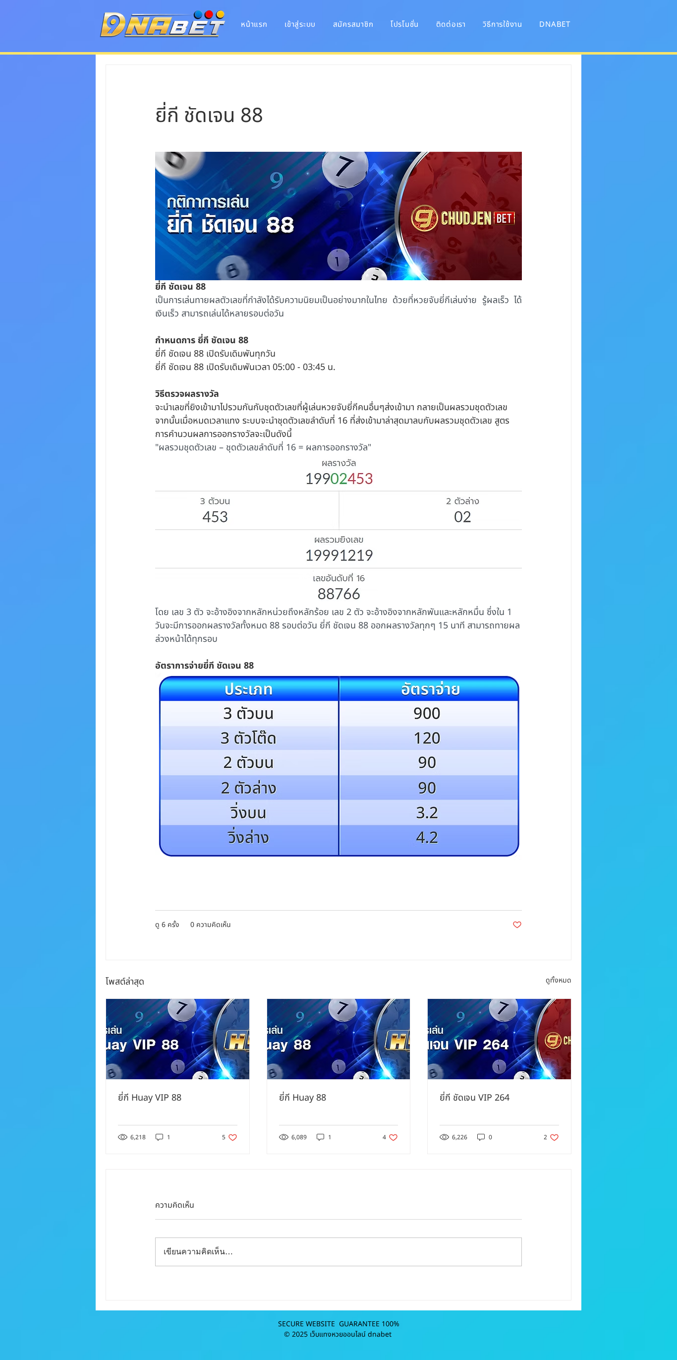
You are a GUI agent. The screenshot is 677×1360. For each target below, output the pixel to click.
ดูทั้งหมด (558, 980)
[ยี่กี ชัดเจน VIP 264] (499, 1039)
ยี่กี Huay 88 (302, 1098)
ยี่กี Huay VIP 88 (149, 1098)
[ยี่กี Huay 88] (338, 1039)
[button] (555, 24)
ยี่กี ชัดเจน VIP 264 (474, 1098)
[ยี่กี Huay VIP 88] (177, 1039)
